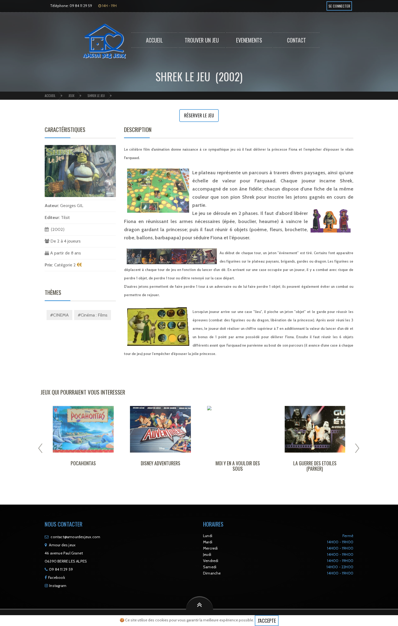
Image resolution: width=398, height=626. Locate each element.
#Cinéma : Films (92, 315)
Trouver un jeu (202, 40)
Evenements (249, 40)
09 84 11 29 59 (61, 569)
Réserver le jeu (199, 115)
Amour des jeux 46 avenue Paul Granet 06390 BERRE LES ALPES (66, 553)
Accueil (154, 40)
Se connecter (339, 6)
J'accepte (266, 620)
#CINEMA (59, 315)
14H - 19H (109, 6)
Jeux (71, 95)
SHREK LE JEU (96, 95)
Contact (296, 40)
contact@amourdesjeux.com (75, 536)
